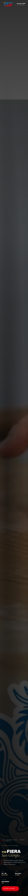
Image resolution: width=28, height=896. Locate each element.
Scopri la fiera (10, 888)
